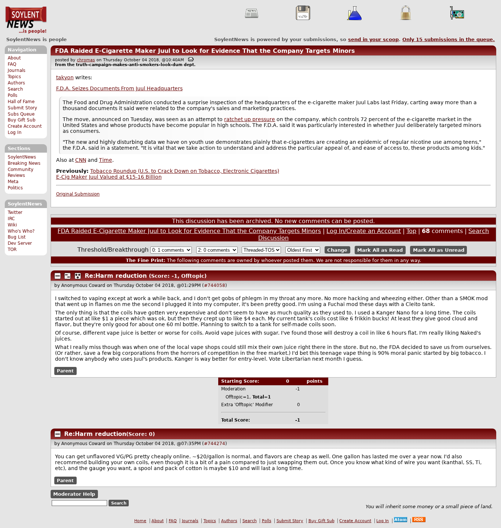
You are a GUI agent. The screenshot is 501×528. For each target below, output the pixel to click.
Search (15, 89)
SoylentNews (26, 20)
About (14, 58)
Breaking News (24, 163)
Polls (12, 95)
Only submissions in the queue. (448, 39)
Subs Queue (21, 114)
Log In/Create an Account (363, 230)
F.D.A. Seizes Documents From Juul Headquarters (119, 88)
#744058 (214, 285)
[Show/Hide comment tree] (67, 276)
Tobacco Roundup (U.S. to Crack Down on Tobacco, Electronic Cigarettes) (184, 171)
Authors (16, 82)
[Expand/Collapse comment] (57, 276)
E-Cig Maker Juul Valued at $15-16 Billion (109, 177)
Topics (14, 76)
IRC (11, 218)
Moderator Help (74, 494)
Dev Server (20, 243)
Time (105, 160)
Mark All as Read (380, 250)
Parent (65, 371)
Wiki (12, 224)
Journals (16, 70)
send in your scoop (373, 39)
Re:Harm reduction (116, 275)
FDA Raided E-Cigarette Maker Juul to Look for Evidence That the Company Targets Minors (205, 50)
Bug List (17, 237)
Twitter (15, 212)
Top (411, 230)
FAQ (12, 64)
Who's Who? (21, 231)
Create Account (25, 126)
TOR (12, 249)
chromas (86, 60)
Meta (13, 181)
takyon (65, 77)
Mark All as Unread (438, 250)
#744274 (214, 443)
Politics (15, 187)
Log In (15, 132)
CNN (80, 160)
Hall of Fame (21, 101)
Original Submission (78, 194)
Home (140, 520)
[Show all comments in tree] (77, 276)
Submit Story (22, 107)
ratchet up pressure (249, 119)
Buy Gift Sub (22, 120)
